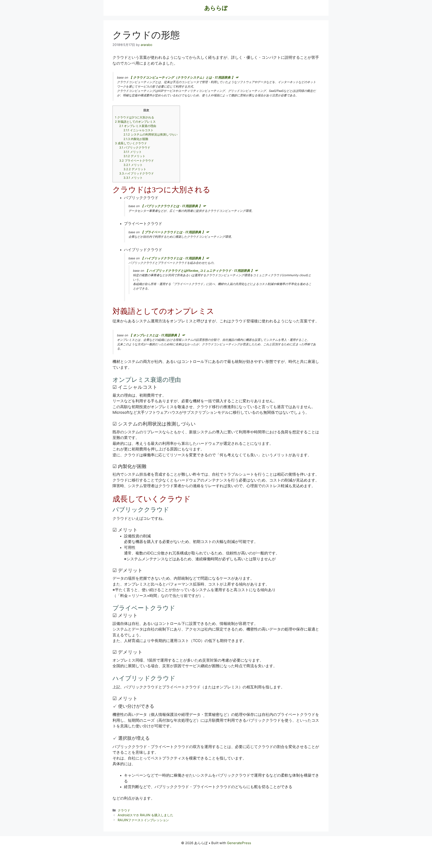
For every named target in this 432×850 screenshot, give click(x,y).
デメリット (134, 156)
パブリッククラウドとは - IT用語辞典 (171, 206)
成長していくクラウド (131, 143)
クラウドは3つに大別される (134, 117)
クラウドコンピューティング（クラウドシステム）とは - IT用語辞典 (182, 77)
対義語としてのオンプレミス (135, 121)
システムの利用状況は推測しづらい (151, 134)
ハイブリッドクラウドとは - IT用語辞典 (173, 258)
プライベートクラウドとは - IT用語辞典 (173, 232)
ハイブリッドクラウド (136, 173)
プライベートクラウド (136, 160)
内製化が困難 (136, 139)
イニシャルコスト (138, 130)
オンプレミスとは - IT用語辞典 (155, 335)
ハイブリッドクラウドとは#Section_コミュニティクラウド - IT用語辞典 (199, 270)
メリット (133, 152)
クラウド (124, 810)
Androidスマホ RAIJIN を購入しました (145, 815)
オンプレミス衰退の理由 (137, 126)
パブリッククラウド (134, 147)
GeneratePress (239, 843)
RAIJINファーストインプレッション (143, 820)
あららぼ (216, 8)
